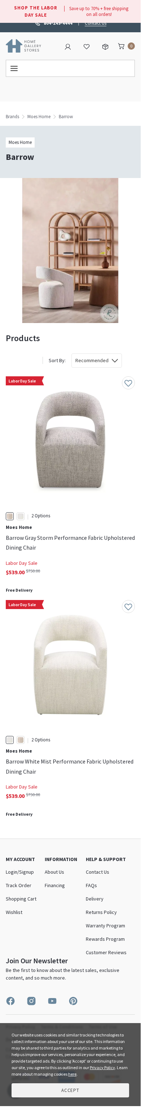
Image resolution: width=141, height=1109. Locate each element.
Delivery (94, 898)
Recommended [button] (92, 360)
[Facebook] (10, 1001)
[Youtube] (52, 1001)
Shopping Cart (21, 898)
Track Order (18, 885)
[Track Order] (105, 46)
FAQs (91, 885)
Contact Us (95, 23)
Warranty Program (105, 925)
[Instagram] (31, 1001)
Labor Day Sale (22, 563)
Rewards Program (105, 939)
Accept (70, 1090)
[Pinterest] (73, 1001)
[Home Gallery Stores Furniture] (23, 45)
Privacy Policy (102, 1067)
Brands (12, 116)
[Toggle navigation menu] (70, 68)
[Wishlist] (86, 46)
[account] (67, 46)
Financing (55, 885)
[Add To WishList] (128, 382)
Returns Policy (101, 912)
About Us (54, 872)
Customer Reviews (106, 952)
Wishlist (14, 912)
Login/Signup (20, 872)
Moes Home (38, 116)
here (72, 1074)
